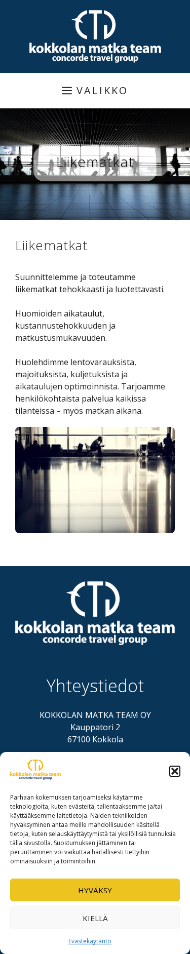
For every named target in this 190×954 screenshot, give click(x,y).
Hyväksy (95, 890)
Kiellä (95, 918)
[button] (175, 771)
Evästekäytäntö (89, 941)
